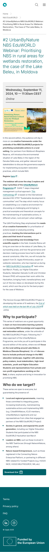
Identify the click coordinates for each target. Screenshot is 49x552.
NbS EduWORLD (10, 17)
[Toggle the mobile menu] (44, 5)
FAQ (5, 513)
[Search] (37, 5)
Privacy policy (10, 506)
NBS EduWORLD (18, 266)
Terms (6, 499)
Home (5, 14)
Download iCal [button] (11, 472)
